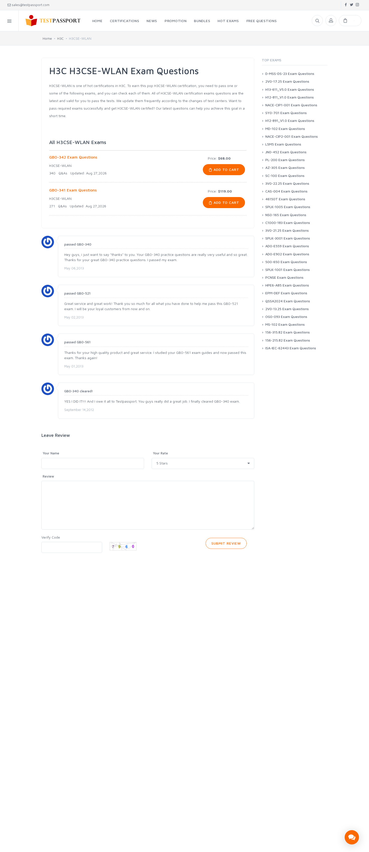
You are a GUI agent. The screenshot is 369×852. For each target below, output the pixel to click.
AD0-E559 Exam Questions (287, 246)
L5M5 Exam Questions (283, 144)
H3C (60, 38)
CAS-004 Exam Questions (286, 191)
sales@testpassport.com (30, 5)
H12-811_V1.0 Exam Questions (289, 97)
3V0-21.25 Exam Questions (287, 230)
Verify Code (50, 537)
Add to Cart (225, 169)
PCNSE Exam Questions (284, 277)
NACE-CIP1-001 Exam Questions (291, 105)
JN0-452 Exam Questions (285, 152)
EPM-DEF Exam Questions (286, 293)
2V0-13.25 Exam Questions (287, 309)
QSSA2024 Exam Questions (287, 301)
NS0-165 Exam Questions (285, 215)
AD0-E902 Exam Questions (287, 254)
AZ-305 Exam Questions (285, 167)
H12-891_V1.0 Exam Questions (289, 120)
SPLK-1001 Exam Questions (287, 269)
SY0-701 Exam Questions (286, 113)
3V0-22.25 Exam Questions (287, 183)
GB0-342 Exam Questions (73, 157)
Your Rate (160, 453)
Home (47, 38)
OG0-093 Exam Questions (286, 316)
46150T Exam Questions (285, 199)
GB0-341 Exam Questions (73, 190)
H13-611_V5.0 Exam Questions (289, 89)
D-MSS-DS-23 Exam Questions (289, 73)
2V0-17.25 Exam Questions (287, 81)
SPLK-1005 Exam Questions (287, 207)
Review (48, 476)
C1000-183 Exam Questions (287, 222)
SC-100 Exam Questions (284, 175)
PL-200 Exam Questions (285, 160)
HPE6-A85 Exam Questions (287, 285)
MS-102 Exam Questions (285, 324)
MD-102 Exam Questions (285, 128)
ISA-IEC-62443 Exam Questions (290, 348)
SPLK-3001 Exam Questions (287, 238)
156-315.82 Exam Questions (287, 332)
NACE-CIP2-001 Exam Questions (291, 136)
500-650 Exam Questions (286, 262)
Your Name (51, 453)
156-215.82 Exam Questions (287, 340)
